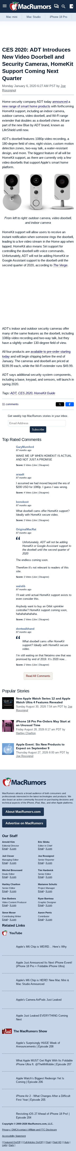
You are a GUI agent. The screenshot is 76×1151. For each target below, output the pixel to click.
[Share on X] (60, 404)
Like (35, 465)
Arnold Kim (8, 842)
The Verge (60, 265)
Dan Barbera (9, 898)
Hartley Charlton (26, 733)
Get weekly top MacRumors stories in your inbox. (38, 415)
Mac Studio (34, 16)
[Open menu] (4, 6)
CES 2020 (25, 393)
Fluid (48, 1142)
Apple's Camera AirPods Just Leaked (38, 999)
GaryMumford (25, 447)
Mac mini (11, 16)
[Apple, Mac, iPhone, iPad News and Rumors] (30, 11)
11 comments (10, 404)
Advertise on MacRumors (24, 823)
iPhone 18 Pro (58, 16)
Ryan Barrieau (46, 898)
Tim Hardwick (45, 870)
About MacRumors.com (23, 811)
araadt (20, 474)
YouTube (15, 933)
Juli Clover (8, 856)
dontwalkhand (25, 628)
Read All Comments (38, 676)
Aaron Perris (45, 912)
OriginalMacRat (26, 529)
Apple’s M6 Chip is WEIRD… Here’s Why (41, 946)
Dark (11, 1145)
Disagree (43, 465)
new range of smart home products (26, 106)
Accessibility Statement (14, 1136)
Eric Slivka (43, 842)
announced (60, 101)
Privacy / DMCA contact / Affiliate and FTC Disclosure (29, 1129)
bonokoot (22, 501)
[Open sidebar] (71, 7)
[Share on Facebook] (69, 404)
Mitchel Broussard (12, 870)
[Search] (65, 6)
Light (4, 1145)
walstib (20, 586)
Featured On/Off (11, 1142)
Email (5, 848)
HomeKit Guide (44, 393)
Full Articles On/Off (33, 1142)
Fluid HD (57, 1142)
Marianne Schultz (47, 884)
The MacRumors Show (30, 1031)
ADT (13, 393)
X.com (13, 848)
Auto (66, 1142)
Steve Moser (9, 912)
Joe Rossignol (24, 756)
